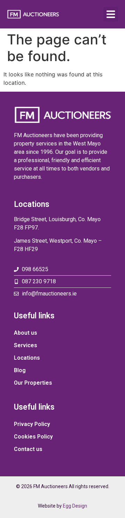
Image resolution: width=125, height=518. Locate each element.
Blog (20, 370)
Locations (27, 357)
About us (25, 332)
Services (25, 345)
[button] (110, 14)
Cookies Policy (33, 436)
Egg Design (75, 506)
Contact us (28, 449)
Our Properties (33, 382)
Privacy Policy (32, 424)
